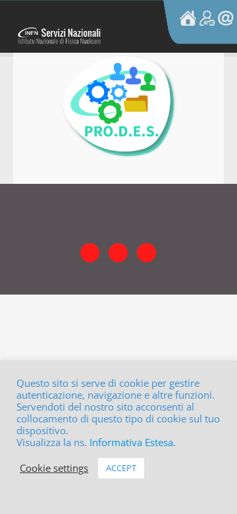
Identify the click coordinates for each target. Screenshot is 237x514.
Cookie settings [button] (54, 468)
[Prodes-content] (118, 60)
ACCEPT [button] (121, 468)
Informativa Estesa (131, 442)
